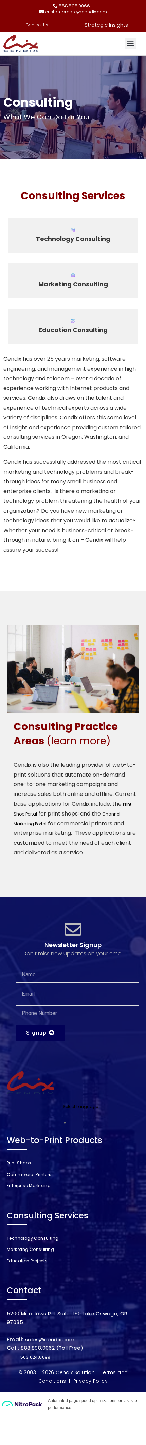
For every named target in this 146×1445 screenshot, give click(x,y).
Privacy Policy (90, 1381)
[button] (130, 43)
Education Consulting (73, 330)
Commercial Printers (29, 1174)
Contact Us (37, 25)
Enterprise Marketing (29, 1186)
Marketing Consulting (73, 284)
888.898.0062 (38, 1347)
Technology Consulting (73, 239)
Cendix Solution (75, 1372)
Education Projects (27, 1261)
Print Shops (19, 1163)
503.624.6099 (35, 1357)
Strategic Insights (106, 24)
